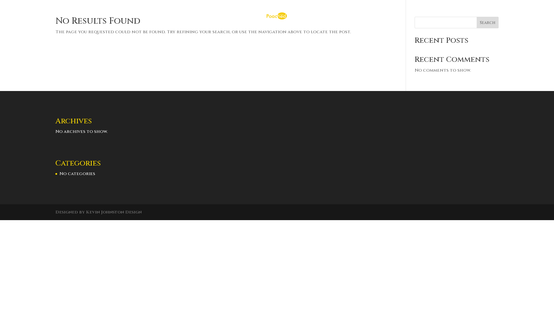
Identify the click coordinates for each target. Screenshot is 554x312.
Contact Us (317, 36)
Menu (278, 36)
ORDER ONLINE (241, 36)
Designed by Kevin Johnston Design (98, 212)
